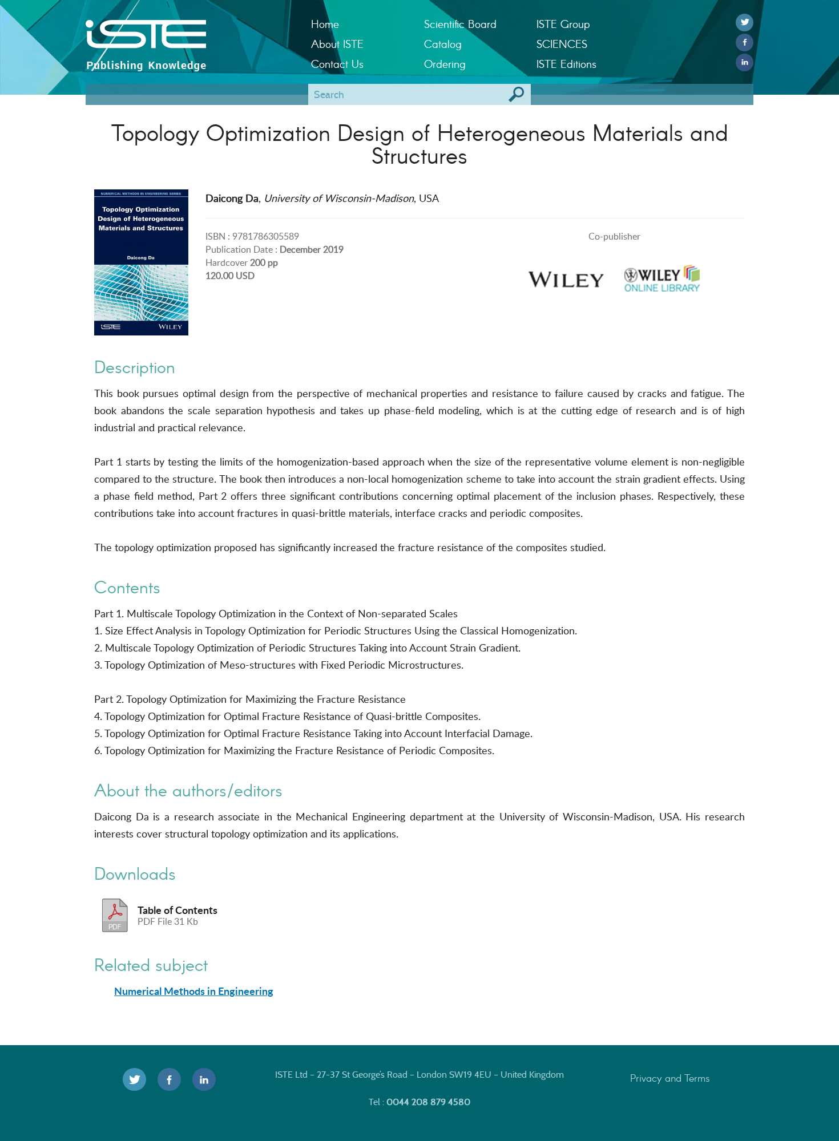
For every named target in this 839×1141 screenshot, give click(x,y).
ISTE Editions (566, 63)
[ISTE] (190, 35)
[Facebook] (744, 42)
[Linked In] (744, 62)
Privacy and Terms (670, 1077)
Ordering (445, 63)
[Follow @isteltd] (744, 22)
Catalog (443, 43)
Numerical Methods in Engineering (193, 991)
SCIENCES (562, 43)
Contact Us (337, 63)
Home (325, 23)
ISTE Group (563, 23)
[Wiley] (566, 274)
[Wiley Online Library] (662, 274)
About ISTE (337, 43)
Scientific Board (460, 23)
